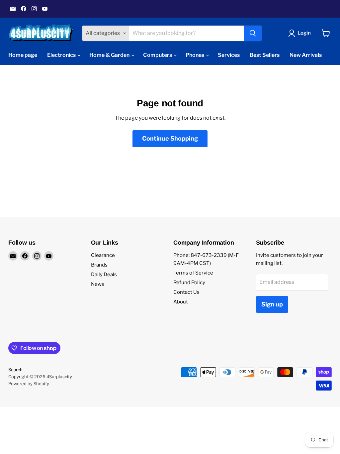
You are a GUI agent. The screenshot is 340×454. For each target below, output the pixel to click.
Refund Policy (189, 282)
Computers (158, 55)
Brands (99, 265)
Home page (22, 55)
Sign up (272, 304)
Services (229, 55)
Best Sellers (265, 55)
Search (15, 369)
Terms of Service (193, 273)
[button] (300, 33)
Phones (195, 55)
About (180, 302)
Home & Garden (109, 55)
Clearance (103, 255)
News (97, 284)
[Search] (253, 33)
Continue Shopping (170, 138)
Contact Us (186, 292)
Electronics (62, 55)
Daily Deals (104, 275)
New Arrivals (306, 55)
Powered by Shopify (28, 383)
